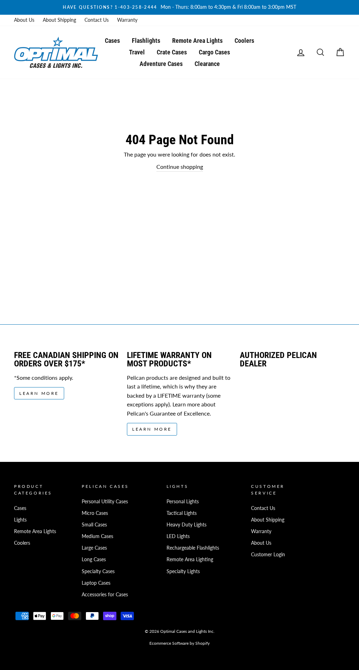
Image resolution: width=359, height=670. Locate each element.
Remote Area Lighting (190, 559)
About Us (24, 20)
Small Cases (94, 525)
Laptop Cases (96, 583)
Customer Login (268, 554)
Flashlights (146, 40)
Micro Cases (95, 513)
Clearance (207, 63)
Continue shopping (179, 166)
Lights (20, 520)
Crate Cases (172, 52)
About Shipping (59, 20)
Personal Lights (183, 501)
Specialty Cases (98, 571)
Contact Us (96, 20)
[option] (179, 7)
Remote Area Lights (197, 40)
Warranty (127, 20)
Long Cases (94, 559)
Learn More (39, 393)
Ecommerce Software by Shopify (179, 643)
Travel (137, 52)
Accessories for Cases (105, 594)
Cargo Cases (214, 52)
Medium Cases (97, 536)
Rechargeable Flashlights (193, 548)
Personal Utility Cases (105, 501)
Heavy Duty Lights (186, 525)
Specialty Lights (183, 571)
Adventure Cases (161, 63)
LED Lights (178, 536)
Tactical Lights (182, 513)
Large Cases (94, 548)
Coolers (244, 40)
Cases (112, 40)
